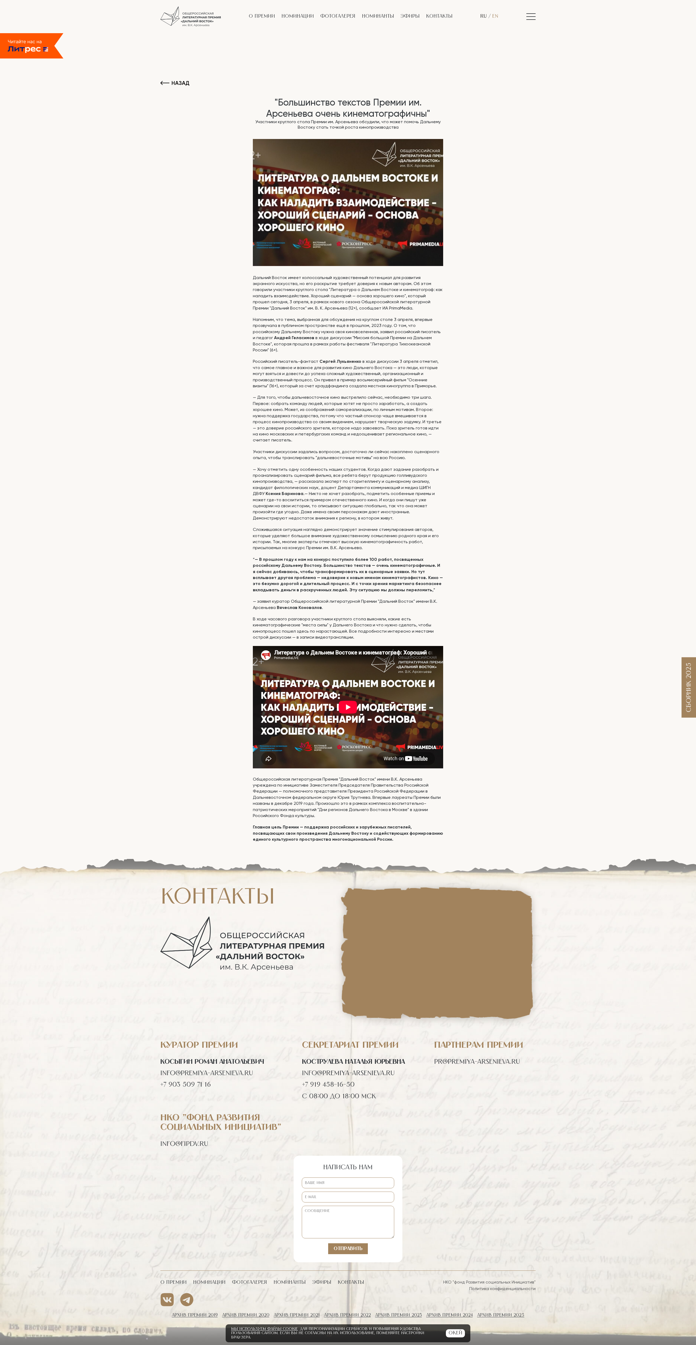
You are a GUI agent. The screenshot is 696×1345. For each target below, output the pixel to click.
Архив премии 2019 (195, 1315)
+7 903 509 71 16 (185, 1084)
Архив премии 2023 (398, 1315)
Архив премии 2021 (297, 1315)
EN (495, 16)
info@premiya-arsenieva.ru (206, 1073)
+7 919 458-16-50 (328, 1084)
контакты (439, 16)
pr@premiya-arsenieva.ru (477, 1062)
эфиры (410, 16)
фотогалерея (337, 16)
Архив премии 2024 (449, 1315)
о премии (262, 16)
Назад (180, 83)
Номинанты (378, 16)
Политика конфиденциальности (502, 1288)
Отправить (348, 1248)
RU (484, 16)
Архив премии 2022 (347, 1315)
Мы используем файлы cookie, (265, 1329)
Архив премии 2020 (245, 1315)
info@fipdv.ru (184, 1144)
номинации (297, 16)
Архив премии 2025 (500, 1315)
